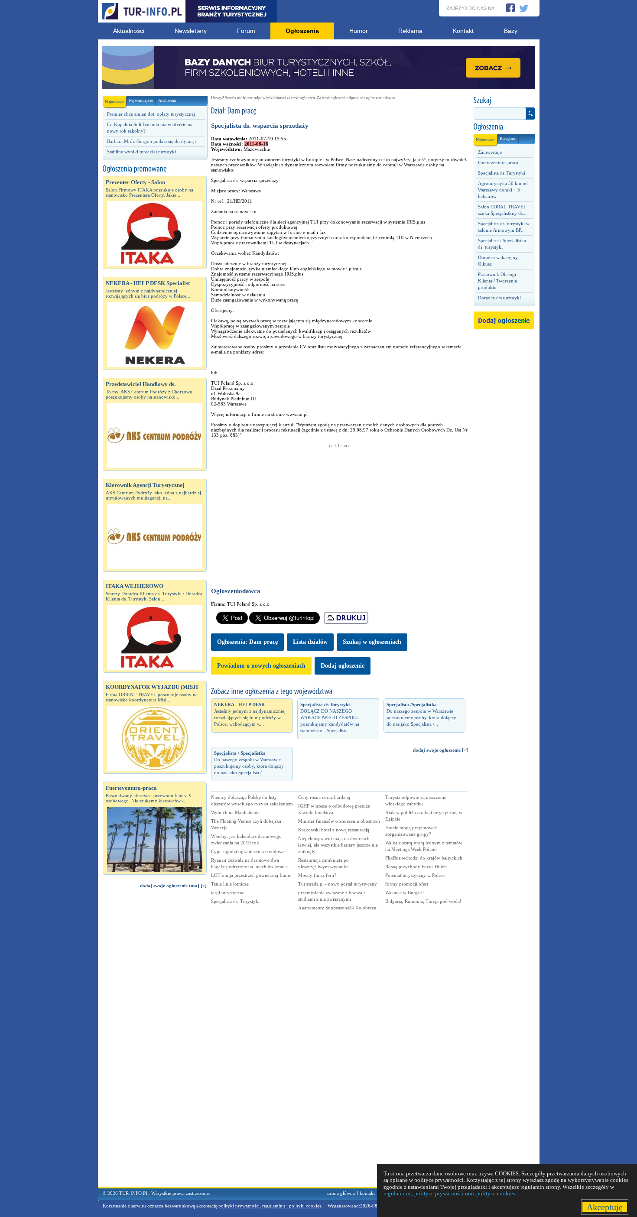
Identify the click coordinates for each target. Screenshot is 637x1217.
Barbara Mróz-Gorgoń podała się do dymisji (151, 141)
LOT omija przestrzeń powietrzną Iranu (250, 875)
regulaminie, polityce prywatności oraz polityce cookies (449, 1193)
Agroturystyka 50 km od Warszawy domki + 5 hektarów (503, 190)
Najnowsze (114, 101)
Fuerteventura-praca (498, 162)
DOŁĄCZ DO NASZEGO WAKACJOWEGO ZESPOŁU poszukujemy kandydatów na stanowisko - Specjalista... (330, 717)
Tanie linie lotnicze (230, 883)
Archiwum (167, 100)
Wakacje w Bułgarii (404, 892)
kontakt (367, 1193)
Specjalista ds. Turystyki (235, 901)
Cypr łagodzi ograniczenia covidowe (248, 851)
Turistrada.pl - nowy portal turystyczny (337, 883)
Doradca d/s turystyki (499, 297)
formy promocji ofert (406, 883)
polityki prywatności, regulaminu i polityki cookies (269, 1205)
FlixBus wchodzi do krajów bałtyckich (423, 857)
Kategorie (508, 138)
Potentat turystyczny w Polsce (415, 875)
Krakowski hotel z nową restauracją (333, 829)
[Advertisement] (155, 1042)
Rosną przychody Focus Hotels (416, 866)
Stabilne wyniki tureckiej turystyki (141, 151)
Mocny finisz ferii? (317, 875)
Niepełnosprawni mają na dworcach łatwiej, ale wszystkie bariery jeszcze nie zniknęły (338, 845)
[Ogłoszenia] (504, 127)
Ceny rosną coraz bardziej (324, 797)
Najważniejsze (141, 100)
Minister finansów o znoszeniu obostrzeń (339, 821)
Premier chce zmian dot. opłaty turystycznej (151, 114)
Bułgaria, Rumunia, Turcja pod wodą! (423, 901)
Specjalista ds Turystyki (501, 172)
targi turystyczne (227, 892)
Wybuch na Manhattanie (235, 812)
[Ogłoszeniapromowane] (155, 169)
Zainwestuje (490, 152)
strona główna (341, 1193)
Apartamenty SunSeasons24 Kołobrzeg (337, 907)
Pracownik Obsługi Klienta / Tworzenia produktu (497, 281)
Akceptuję (604, 1207)
